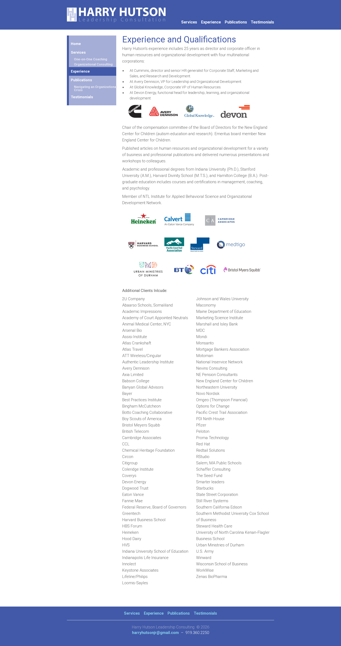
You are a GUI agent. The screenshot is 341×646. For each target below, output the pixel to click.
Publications (236, 22)
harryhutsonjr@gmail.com (155, 632)
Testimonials (262, 22)
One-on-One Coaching (90, 59)
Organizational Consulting (93, 64)
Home (76, 44)
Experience (211, 22)
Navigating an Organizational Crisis (95, 88)
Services (189, 22)
